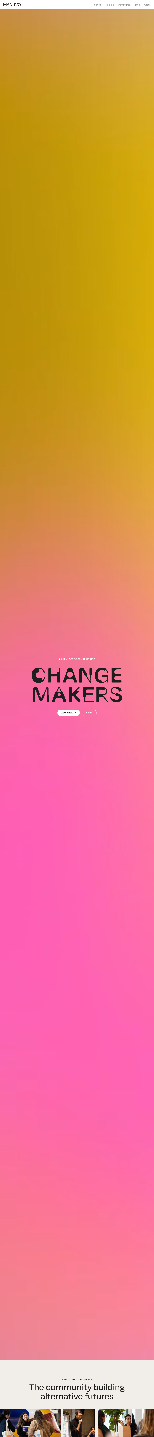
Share (89, 712)
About (147, 4)
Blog (137, 4)
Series (97, 4)
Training (109, 4)
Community (124, 4)
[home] (12, 4)
